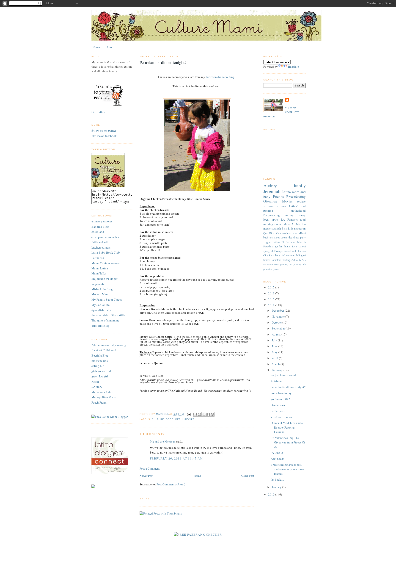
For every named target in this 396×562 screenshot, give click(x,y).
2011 (271, 305)
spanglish (268, 251)
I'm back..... (277, 479)
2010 (271, 494)
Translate (293, 66)
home (287, 246)
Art (293, 224)
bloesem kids (99, 361)
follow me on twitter (103, 130)
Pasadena (268, 246)
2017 (271, 287)
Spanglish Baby (101, 310)
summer (269, 206)
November (278, 316)
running (289, 215)
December (278, 310)
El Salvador (288, 242)
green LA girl (99, 376)
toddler (286, 224)
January (277, 487)
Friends (278, 196)
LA (283, 219)
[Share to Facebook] (208, 414)
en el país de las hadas (105, 237)
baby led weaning (285, 255)
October (277, 322)
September (279, 328)
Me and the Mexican (163, 441)
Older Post (247, 475)
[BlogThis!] (199, 414)
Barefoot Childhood (103, 350)
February (277, 370)
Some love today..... (283, 393)
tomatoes (276, 260)
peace (276, 269)
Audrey (270, 185)
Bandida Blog (100, 226)
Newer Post (146, 475)
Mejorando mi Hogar (104, 279)
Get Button (98, 112)
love (294, 246)
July (275, 340)
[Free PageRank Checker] (198, 534)
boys (276, 264)
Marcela (301, 242)
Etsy (284, 228)
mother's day (289, 233)
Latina (286, 191)
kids (290, 228)
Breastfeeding (296, 196)
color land (97, 232)
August (276, 334)
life (304, 264)
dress (296, 237)
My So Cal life (100, 305)
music (267, 228)
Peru (179, 419)
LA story (96, 387)
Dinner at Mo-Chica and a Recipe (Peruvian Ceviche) (287, 427)
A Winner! (277, 381)
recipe (189, 419)
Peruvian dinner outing (220, 77)
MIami (302, 233)
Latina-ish (97, 258)
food (169, 419)
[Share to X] (203, 414)
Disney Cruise (282, 251)
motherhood (298, 210)
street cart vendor (281, 417)
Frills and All (99, 242)
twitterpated (278, 411)
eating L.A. (98, 366)
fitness (266, 260)
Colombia (296, 260)
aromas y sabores (101, 221)
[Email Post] (189, 414)
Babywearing (271, 215)
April (275, 358)
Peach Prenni (99, 402)
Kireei (95, 381)
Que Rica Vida (272, 233)
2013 (271, 293)
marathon (300, 228)
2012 (271, 299)
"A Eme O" (277, 453)
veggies (267, 242)
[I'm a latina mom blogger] (109, 417)
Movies (287, 201)
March (276, 364)
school (302, 246)
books (284, 237)
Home (96, 47)
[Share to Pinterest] (212, 414)
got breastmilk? (280, 399)
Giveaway (270, 201)
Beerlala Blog (100, 355)
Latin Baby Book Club (105, 252)
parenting (267, 269)
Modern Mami (100, 294)
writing (286, 260)
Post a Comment (150, 468)
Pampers (292, 219)
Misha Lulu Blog (102, 289)
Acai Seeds (277, 459)
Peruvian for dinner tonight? (288, 387)
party (303, 237)
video (277, 242)
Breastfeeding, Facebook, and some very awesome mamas (287, 469)
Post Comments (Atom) (171, 484)
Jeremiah (271, 191)
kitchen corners (100, 247)
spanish (276, 228)
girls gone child (101, 371)
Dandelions (278, 405)
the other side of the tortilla (108, 315)
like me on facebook (104, 136)
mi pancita (97, 284)
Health (293, 251)
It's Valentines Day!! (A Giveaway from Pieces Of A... (288, 442)
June (275, 346)
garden (279, 246)
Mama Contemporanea (105, 263)
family (300, 185)
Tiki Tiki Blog (100, 326)
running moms (272, 224)
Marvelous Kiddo (102, 392)
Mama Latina (99, 268)
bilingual (301, 255)
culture (158, 419)
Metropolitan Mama (103, 397)
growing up (286, 264)
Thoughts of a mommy (105, 320)
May (275, 352)
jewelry (297, 264)
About (110, 47)
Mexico (301, 224)
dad (290, 237)
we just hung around (283, 375)
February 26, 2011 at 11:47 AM (176, 458)
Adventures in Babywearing (108, 345)
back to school (271, 237)
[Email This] (195, 414)
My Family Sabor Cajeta (106, 299)
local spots (270, 219)
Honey (301, 215)
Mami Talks (98, 273)
